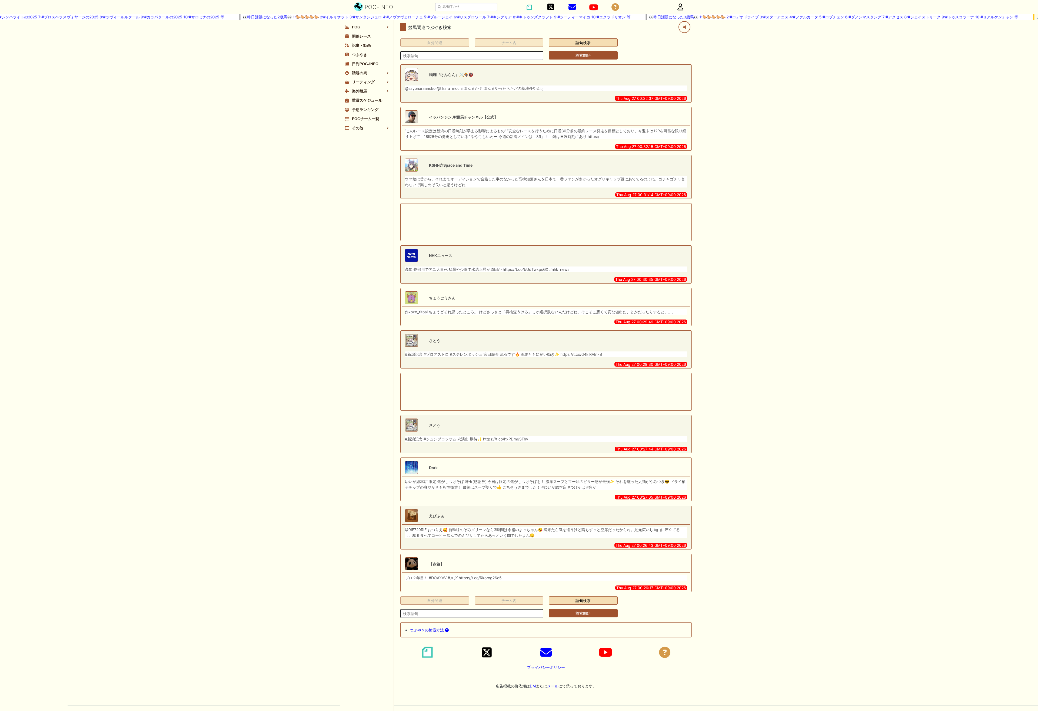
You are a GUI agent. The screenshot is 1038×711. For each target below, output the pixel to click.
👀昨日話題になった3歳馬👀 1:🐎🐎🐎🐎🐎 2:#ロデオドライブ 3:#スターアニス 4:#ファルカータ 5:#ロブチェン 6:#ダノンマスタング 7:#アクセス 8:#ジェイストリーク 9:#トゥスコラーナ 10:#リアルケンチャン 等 (817, 17)
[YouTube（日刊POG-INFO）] (593, 7)
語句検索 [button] (583, 42)
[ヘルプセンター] (615, 7)
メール (552, 686)
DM (533, 686)
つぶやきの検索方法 (427, 630)
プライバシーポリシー (546, 667)
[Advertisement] (546, 222)
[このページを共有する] (684, 27)
